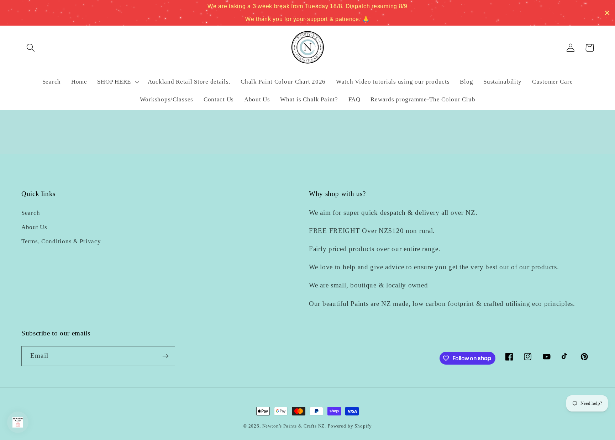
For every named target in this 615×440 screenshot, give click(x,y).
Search (30, 213)
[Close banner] (607, 13)
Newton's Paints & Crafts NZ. (294, 426)
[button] (30, 47)
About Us (34, 227)
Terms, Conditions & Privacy (61, 241)
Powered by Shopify (350, 426)
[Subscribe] (165, 356)
